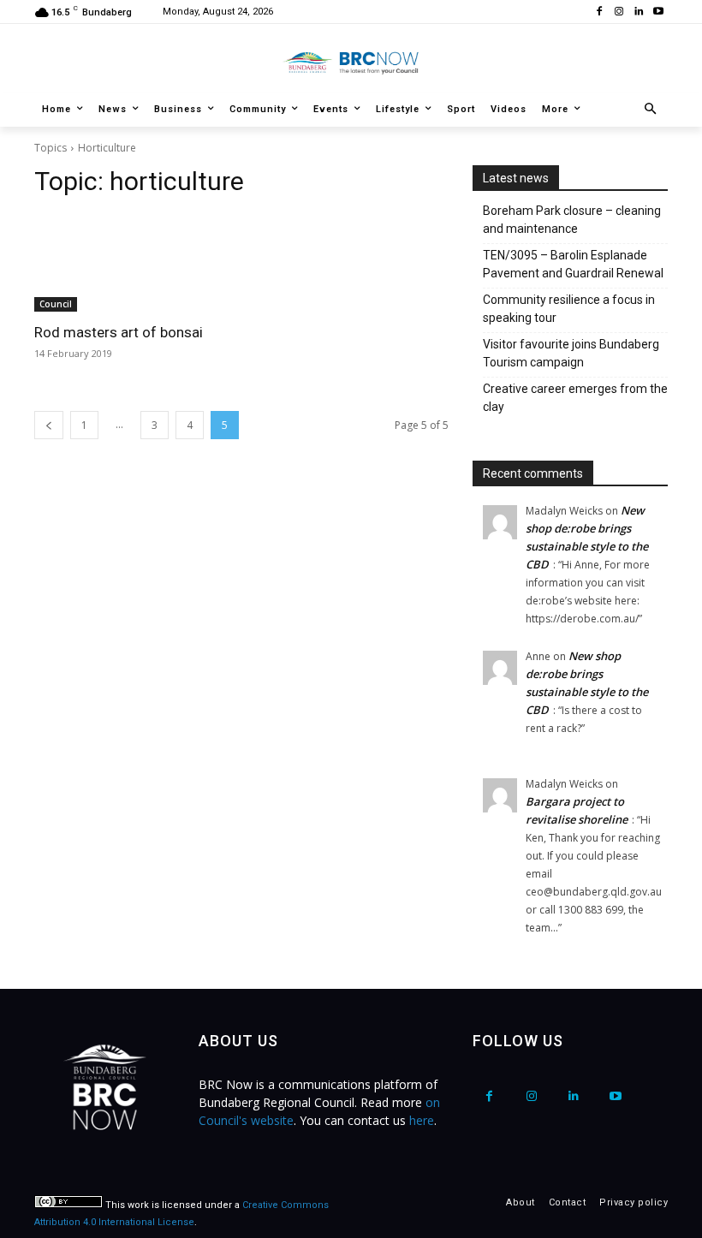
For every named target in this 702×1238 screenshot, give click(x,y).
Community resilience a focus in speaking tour (569, 308)
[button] (651, 110)
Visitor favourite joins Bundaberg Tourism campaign (571, 353)
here (421, 1120)
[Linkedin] (638, 12)
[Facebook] (600, 12)
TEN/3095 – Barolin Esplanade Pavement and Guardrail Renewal (573, 264)
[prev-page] (48, 425)
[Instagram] (619, 12)
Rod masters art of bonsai (118, 332)
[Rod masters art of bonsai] (131, 263)
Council (55, 304)
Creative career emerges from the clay (575, 398)
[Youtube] (658, 12)
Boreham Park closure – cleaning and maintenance (572, 219)
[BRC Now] (351, 62)
